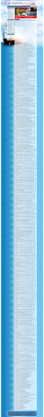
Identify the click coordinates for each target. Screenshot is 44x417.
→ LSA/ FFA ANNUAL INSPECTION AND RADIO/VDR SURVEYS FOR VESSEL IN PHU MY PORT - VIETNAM (24, 177)
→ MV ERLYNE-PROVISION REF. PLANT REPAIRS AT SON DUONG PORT (21, 378)
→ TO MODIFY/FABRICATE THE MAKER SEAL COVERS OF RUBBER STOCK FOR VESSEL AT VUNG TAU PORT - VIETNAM (25, 117)
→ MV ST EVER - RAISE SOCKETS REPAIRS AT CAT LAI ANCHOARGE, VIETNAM (22, 401)
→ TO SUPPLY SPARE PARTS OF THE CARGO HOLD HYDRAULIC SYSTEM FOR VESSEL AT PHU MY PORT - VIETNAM (25, 137)
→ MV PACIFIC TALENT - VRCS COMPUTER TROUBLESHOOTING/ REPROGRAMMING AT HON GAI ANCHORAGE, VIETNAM (26, 335)
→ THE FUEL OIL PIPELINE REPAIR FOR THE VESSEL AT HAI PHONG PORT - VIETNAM (22, 126)
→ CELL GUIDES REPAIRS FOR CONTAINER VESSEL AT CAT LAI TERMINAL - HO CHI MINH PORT (23, 158)
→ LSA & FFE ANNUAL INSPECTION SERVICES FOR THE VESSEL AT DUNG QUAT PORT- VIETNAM (23, 134)
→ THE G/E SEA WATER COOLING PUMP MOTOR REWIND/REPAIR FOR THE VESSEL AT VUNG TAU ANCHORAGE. (25, 63)
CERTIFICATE (11, 6)
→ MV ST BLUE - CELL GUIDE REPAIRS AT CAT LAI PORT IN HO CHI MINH (21, 402)
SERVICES (17, 6)
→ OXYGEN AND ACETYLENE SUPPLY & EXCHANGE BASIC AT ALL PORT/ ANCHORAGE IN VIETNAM (24, 317)
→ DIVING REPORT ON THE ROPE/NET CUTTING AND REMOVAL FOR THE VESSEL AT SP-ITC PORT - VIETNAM (24, 100)
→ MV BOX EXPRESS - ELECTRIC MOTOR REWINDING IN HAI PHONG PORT (21, 374)
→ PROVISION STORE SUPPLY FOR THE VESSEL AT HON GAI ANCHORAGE (21, 59)
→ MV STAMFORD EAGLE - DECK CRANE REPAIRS (19, 408)
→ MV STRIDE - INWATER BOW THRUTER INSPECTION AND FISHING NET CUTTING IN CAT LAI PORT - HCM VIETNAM (25, 367)
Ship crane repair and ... (10, 23)
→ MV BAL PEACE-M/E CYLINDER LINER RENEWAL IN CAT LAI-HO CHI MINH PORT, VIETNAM (23, 355)
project (16, 19)
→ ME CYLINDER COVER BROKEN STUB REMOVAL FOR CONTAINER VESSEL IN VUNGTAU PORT (23, 249)
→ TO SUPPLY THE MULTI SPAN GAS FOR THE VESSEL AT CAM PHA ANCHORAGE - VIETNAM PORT (23, 145)
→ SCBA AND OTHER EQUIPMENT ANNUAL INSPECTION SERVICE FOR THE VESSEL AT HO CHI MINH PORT (24, 46)
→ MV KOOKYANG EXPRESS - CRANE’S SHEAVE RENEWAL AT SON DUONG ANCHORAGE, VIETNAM (24, 342)
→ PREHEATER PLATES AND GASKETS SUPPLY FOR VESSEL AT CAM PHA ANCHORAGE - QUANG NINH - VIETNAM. (25, 154)
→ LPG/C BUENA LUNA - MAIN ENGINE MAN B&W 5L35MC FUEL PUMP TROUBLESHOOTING (23, 384)
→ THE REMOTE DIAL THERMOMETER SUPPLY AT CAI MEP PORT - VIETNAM (22, 83)
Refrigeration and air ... (10, 26)
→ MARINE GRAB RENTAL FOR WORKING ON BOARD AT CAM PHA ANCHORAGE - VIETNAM (23, 130)
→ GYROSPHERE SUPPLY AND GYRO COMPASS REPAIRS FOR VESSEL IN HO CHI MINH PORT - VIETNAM (24, 300)
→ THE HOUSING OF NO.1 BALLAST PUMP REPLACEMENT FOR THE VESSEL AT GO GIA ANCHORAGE (24, 51)
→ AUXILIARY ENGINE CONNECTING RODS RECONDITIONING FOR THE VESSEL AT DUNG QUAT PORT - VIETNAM (25, 98)
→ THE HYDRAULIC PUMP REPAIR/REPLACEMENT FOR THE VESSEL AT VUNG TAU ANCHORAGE (23, 65)
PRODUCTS (14, 6)
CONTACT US (27, 6)
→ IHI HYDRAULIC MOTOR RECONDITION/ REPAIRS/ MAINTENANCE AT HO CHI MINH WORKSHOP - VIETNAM (24, 305)
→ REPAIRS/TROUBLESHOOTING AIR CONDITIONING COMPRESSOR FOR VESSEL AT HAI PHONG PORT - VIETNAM (25, 112)
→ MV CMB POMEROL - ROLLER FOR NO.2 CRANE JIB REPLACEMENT (21, 396)
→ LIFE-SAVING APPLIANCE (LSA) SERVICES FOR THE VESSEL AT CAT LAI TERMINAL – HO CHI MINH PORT (24, 56)
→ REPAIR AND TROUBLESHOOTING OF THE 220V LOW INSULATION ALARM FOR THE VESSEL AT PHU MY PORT (25, 54)
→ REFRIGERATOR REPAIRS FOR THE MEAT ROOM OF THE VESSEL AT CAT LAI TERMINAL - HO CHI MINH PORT (25, 105)
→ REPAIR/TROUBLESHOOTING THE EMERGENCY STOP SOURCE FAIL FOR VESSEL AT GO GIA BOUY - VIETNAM (25, 140)
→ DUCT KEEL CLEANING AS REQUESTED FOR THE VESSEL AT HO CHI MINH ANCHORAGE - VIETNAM (24, 101)
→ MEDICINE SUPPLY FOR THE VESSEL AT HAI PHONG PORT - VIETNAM (21, 61)
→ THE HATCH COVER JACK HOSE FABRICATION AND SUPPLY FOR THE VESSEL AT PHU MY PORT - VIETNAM (24, 99)
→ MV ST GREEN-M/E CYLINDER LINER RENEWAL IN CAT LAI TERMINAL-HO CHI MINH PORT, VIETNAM (24, 338)
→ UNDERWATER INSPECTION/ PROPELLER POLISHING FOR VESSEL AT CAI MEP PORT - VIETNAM (23, 202)
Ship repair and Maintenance (31, 17)
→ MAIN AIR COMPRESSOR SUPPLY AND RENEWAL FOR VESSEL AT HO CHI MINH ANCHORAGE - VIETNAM (24, 298)
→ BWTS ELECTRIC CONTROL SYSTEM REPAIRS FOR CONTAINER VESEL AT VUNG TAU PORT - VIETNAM (24, 268)
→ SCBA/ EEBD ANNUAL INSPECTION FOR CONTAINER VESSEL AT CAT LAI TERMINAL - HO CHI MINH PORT (24, 176)
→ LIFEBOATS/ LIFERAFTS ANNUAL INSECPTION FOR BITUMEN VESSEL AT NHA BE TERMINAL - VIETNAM (24, 171)
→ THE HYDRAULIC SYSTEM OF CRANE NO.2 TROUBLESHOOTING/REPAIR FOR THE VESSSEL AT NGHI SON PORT (25, 48)
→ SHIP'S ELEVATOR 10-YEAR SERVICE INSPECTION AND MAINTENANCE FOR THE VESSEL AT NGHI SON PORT (24, 70)
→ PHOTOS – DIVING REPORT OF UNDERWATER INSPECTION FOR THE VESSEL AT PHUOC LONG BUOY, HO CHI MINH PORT (26, 53)
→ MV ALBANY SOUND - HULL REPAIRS (18, 404)
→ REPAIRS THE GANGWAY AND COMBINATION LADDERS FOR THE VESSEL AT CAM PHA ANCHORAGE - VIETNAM (25, 113)
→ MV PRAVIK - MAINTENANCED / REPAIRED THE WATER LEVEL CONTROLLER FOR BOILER (23, 388)
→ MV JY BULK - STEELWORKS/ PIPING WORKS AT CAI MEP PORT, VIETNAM (21, 354)
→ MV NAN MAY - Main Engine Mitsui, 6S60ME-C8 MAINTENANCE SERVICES (21, 403)
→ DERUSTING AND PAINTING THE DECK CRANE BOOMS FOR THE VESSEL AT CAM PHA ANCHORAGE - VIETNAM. (25, 125)
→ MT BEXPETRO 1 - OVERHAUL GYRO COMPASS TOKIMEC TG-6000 (21, 379)
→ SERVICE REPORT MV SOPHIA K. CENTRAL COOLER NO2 (20, 389)
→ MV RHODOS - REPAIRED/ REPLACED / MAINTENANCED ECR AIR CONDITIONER (22, 386)
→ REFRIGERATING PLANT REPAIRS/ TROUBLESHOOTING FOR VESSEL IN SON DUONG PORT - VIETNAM (24, 181)
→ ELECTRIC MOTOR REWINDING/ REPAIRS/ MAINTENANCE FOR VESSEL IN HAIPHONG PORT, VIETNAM (24, 324)
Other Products (9, 17)
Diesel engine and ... (10, 29)
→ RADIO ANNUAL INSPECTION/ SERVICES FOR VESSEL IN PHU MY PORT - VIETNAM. (22, 311)
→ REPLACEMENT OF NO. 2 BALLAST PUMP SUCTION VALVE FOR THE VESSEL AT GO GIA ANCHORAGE (24, 44)
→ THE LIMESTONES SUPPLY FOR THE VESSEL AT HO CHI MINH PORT (21, 81)
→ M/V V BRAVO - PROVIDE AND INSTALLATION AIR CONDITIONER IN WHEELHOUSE (22, 393)
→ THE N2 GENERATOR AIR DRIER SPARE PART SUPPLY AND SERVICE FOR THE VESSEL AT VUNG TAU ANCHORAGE (25, 47)
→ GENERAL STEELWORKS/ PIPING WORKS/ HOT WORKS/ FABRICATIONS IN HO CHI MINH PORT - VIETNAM (24, 240)
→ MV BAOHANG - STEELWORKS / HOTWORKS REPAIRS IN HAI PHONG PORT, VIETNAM (22, 361)
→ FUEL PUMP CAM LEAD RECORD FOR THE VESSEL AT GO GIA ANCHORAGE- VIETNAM (23, 119)
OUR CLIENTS (20, 6)
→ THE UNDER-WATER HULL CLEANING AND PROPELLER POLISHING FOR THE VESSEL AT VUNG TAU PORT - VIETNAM (25, 89)
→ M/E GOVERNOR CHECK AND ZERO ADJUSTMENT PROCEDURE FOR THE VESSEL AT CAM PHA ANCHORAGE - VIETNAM (26, 103)
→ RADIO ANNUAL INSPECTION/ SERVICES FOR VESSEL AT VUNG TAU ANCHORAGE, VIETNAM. (23, 323)
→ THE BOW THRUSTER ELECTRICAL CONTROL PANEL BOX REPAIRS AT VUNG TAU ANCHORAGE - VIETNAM (24, 85)
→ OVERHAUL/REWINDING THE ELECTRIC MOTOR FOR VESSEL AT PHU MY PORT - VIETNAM (23, 133)
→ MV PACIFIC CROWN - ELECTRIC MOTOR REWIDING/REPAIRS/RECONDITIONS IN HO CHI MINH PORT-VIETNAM (25, 360)
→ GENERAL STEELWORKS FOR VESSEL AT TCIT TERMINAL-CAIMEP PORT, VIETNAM (22, 331)
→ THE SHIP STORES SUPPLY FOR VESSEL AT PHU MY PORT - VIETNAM (21, 115)
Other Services (9, 31)
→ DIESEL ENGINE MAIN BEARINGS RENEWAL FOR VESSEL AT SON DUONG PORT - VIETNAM (23, 314)
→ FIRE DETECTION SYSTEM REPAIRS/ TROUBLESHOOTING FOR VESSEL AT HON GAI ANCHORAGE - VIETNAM (25, 251)
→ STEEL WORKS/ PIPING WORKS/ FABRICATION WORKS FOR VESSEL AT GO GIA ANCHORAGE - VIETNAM (24, 167)
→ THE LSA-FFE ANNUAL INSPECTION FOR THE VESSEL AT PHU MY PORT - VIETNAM (22, 109)
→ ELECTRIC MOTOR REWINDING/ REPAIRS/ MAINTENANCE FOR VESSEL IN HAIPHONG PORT (23, 320)
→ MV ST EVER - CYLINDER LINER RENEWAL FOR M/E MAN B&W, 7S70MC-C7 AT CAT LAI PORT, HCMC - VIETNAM (25, 368)
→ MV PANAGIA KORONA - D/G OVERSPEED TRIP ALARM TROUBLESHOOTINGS (22, 372)
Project (24, 6)
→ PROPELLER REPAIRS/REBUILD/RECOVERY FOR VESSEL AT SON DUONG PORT (22, 212)
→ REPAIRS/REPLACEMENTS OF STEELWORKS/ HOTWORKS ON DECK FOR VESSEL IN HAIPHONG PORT (24, 329)
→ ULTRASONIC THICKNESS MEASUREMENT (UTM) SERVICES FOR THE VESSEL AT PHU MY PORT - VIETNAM (24, 111)
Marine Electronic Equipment (11, 32)
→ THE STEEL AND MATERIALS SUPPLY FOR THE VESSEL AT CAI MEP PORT (21, 66)
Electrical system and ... (10, 27)
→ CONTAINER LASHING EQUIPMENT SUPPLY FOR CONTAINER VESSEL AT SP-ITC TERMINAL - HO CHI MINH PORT (25, 204)
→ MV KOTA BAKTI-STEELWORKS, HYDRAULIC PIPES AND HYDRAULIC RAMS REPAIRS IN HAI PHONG (24, 356)
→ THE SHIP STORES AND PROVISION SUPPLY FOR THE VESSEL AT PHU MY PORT (22, 49)
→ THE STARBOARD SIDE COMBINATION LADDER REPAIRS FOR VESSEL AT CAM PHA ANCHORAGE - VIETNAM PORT (25, 147)
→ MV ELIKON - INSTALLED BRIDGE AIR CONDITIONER (20, 381)
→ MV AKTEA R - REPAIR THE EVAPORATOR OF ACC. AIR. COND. (20, 369)
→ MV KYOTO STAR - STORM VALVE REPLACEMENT (19, 406)
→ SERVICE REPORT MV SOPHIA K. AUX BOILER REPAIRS (20, 390)
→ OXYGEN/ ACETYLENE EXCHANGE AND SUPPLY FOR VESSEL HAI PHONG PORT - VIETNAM (23, 192)
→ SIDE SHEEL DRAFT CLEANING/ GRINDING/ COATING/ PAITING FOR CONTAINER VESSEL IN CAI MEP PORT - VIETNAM (25, 185)
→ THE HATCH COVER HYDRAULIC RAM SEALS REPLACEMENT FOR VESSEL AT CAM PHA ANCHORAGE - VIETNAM (25, 124)
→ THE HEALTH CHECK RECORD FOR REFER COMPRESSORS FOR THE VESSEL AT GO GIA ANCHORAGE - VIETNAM (25, 90)
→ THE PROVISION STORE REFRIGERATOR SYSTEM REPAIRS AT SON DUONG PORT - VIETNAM (23, 142)
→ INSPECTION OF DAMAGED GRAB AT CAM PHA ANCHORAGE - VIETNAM (21, 131)
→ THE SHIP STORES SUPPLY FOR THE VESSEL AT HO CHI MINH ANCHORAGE (22, 68)
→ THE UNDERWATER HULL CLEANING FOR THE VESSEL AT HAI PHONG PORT (22, 60)
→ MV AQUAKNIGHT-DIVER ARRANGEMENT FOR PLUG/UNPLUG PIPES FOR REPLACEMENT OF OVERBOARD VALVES (25, 358)
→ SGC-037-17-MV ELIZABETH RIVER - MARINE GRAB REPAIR (20, 409)
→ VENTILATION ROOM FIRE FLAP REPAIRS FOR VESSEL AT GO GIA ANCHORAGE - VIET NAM (23, 121)
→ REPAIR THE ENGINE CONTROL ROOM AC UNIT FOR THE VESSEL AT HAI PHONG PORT (23, 75)
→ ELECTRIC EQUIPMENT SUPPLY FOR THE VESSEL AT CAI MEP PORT (21, 67)
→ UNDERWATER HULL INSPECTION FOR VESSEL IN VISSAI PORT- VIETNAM (21, 148)
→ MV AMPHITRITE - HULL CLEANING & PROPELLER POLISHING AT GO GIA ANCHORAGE (23, 376)
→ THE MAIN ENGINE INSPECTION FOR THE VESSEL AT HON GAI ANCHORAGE (22, 58)
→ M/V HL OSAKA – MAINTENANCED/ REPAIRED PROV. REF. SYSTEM (21, 391)
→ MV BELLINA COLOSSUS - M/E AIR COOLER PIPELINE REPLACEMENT (21, 383)
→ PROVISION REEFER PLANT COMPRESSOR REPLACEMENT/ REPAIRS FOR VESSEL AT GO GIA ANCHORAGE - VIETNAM (25, 216)
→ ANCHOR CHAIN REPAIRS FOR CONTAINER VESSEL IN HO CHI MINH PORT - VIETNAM (23, 220)
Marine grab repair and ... (10, 22)
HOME (8, 6)
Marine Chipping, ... (10, 30)
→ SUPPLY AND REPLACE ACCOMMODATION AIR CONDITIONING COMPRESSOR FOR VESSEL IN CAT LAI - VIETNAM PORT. (26, 149)
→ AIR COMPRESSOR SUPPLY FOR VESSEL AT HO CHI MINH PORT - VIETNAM (22, 135)
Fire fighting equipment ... (10, 25)
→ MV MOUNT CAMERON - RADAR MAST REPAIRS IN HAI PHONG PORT (21, 377)
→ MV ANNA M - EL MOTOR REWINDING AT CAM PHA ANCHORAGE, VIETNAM (22, 399)
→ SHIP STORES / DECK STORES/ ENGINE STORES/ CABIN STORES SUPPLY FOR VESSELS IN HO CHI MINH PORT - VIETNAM (26, 285)
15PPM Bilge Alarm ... (10, 24)
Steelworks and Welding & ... (11, 28)
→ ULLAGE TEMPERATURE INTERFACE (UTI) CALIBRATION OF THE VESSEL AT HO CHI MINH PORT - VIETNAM (25, 88)
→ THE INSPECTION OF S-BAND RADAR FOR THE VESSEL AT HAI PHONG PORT (22, 78)
